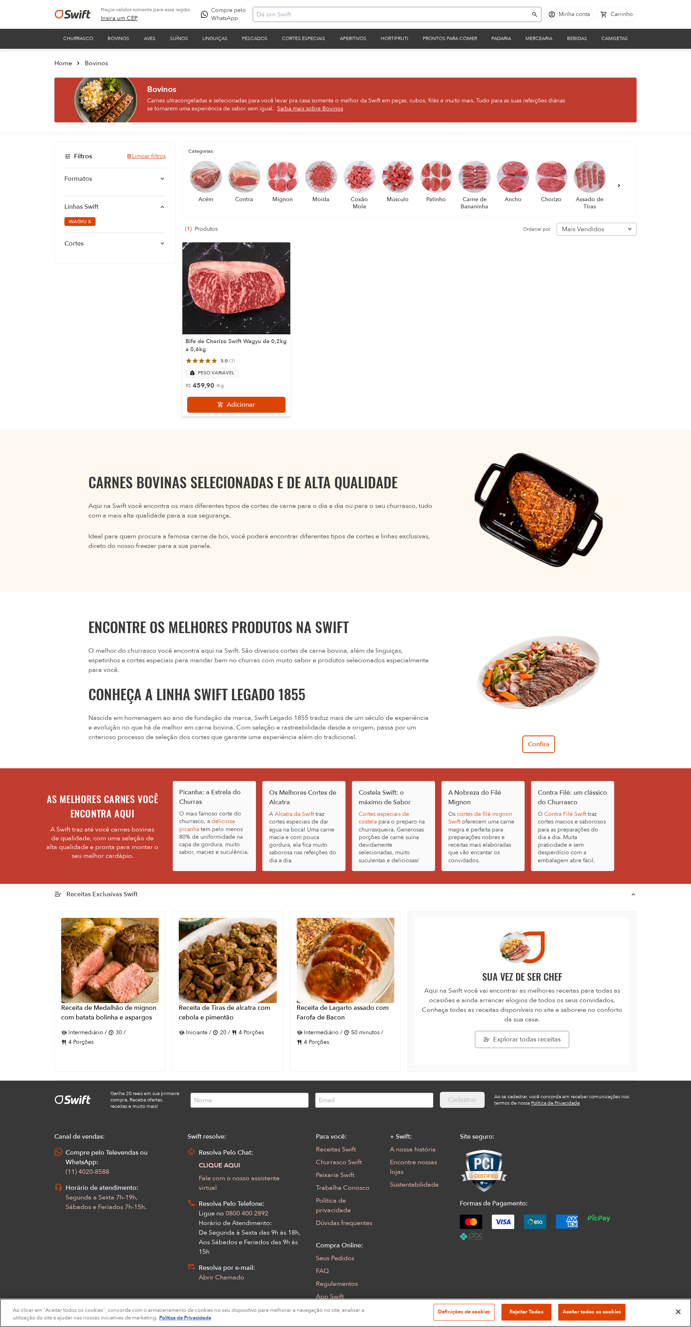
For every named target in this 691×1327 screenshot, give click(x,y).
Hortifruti (394, 38)
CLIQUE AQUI (219, 1165)
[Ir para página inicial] (72, 14)
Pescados (255, 38)
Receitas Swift (336, 1149)
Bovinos (118, 38)
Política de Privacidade (185, 1318)
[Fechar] (678, 1312)
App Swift (330, 1296)
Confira (538, 744)
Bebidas (577, 38)
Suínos (179, 38)
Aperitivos (353, 38)
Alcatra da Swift (294, 814)
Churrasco (78, 38)
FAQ (322, 1271)
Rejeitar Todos (526, 1311)
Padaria (501, 38)
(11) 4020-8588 (87, 1171)
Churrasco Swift (339, 1162)
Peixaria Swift (335, 1175)
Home (63, 63)
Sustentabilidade (414, 1184)
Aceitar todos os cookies (592, 1311)
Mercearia (538, 38)
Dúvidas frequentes (344, 1223)
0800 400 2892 (247, 1213)
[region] (345, 1313)
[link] (119, 18)
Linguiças (215, 38)
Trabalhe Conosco (342, 1187)
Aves (150, 38)
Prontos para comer (450, 38)
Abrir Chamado (221, 1277)
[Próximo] (619, 185)
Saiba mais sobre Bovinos (310, 108)
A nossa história (413, 1149)
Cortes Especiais (303, 38)
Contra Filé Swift (565, 814)
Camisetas (614, 38)
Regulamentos (337, 1283)
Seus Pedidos (335, 1258)
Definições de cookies (464, 1311)
